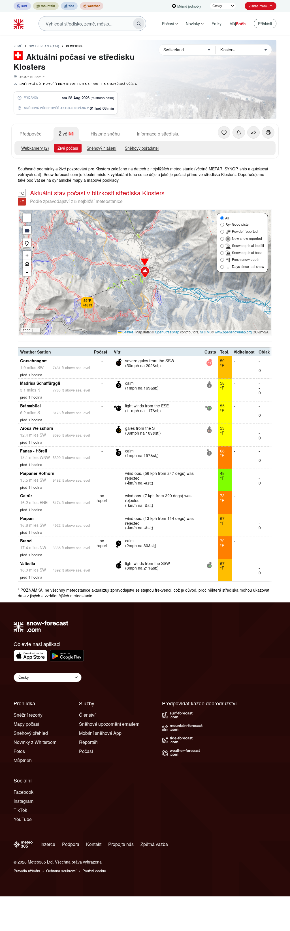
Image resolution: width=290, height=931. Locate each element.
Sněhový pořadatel (142, 148)
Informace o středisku (158, 133)
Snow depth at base (247, 252)
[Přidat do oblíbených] (224, 132)
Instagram (23, 801)
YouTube (23, 819)
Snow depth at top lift (248, 245)
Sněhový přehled (31, 733)
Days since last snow (248, 266)
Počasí (168, 23)
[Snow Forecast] (19, 23)
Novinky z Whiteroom (35, 742)
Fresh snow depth (245, 259)
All (227, 217)
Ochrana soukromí (61, 870)
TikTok (20, 810)
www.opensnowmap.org (233, 331)
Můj (237, 23)
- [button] (27, 272)
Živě (63, 133)
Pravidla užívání (27, 870)
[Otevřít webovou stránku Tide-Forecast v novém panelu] (69, 6)
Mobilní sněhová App (100, 733)
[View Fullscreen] (27, 217)
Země (18, 46)
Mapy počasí (26, 724)
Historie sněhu (105, 133)
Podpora (70, 844)
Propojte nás (121, 844)
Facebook (23, 792)
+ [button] (27, 255)
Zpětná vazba (154, 844)
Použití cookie (94, 870)
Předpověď (31, 133)
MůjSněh (23, 760)
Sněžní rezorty (28, 715)
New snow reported (247, 238)
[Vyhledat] (138, 23)
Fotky (216, 23)
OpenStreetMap (167, 331)
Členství (87, 715)
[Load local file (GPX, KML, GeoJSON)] (27, 230)
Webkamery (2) (35, 148)
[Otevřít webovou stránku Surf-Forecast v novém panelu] (22, 6)
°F (22, 202)
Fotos (19, 751)
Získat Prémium (260, 5)
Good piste (240, 224)
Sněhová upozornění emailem (109, 724)
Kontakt (93, 844)
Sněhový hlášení (101, 148)
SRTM (205, 331)
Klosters (74, 46)
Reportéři (88, 742)
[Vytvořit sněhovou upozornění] (239, 132)
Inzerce (47, 844)
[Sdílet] (253, 132)
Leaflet (127, 331)
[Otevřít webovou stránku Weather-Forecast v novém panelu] (91, 6)
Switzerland (44, 46)
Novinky (193, 23)
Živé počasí (67, 148)
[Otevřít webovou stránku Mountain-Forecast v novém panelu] (46, 6)
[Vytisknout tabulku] (268, 132)
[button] (145, 272)
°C (22, 193)
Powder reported (245, 231)
